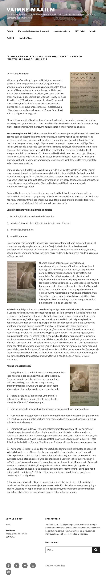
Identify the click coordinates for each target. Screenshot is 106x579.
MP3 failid (79, 31)
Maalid (93, 31)
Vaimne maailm (31, 10)
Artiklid (10, 38)
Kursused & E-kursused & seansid (33, 31)
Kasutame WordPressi (55, 565)
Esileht (10, 31)
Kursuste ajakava (62, 31)
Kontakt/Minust (26, 38)
